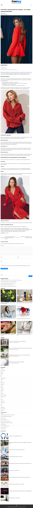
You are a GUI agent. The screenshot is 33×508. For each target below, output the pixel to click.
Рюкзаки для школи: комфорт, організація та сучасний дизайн (8, 281)
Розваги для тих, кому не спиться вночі (14, 470)
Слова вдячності (3, 402)
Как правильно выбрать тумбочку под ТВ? (14, 497)
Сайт (1, 261)
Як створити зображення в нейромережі (6, 416)
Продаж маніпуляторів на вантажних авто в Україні (15, 456)
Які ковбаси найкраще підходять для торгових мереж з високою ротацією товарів (19, 477)
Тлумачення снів (3, 407)
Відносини (2, 373)
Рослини (2, 399)
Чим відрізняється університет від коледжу (6, 422)
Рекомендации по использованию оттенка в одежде (9, 69)
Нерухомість (2, 390)
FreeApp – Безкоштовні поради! (21, 506)
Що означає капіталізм (4, 427)
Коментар (2, 245)
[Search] (31, 5)
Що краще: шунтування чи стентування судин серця (23, 318)
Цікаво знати (2, 410)
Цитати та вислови (3, 408)
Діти (1, 376)
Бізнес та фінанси (3, 370)
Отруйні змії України (3, 424)
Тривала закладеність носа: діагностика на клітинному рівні (16, 449)
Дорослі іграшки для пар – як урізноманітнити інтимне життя (8, 286)
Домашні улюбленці (3, 378)
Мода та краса (2, 384)
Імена (1, 381)
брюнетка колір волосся (4, 419)
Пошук (2, 274)
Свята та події (2, 401)
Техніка (1, 405)
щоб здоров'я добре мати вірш (5, 425)
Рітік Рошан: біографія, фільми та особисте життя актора (8, 283)
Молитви (2, 385)
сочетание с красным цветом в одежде (24, 72)
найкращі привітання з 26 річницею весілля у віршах (7, 414)
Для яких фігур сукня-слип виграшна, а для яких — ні (7, 284)
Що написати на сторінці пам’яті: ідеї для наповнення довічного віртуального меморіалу (20, 348)
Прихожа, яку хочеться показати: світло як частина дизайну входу (17, 341)
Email (18, 257)
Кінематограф (2, 382)
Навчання (2, 387)
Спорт (1, 404)
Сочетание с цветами (4, 68)
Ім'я (1, 257)
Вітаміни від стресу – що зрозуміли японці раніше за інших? (24, 302)
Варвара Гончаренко (12, 342)
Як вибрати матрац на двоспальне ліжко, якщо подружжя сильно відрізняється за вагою (20, 463)
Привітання (2, 393)
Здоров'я (2, 379)
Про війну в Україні (3, 396)
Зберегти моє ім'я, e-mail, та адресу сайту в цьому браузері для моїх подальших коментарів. (16, 265)
